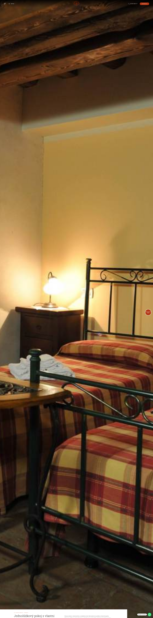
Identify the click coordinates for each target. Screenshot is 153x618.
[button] (149, 614)
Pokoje (26, 612)
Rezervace (144, 3)
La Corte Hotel (18, 612)
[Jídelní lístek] (5, 3)
